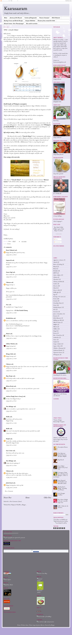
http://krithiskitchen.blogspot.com (14, 324)
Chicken (55, 277)
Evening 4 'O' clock (58, 297)
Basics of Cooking (57, 264)
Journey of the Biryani (16, 18)
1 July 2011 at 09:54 (11, 255)
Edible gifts (56, 292)
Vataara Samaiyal (44, 18)
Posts (56, 239)
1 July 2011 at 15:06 (11, 313)
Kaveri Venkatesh (10, 250)
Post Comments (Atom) (16, 501)
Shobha (7, 417)
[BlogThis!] (22, 241)
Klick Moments (56, 18)
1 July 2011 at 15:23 (11, 328)
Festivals (55, 301)
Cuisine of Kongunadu (31, 18)
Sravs (7, 305)
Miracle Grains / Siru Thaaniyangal (14, 23)
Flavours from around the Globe (46, 20)
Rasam (55, 333)
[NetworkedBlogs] (36, 550)
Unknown (8, 282)
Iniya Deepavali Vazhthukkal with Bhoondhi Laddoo (62, 482)
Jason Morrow (41, 625)
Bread (54, 269)
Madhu (7, 428)
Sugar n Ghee (56, 346)
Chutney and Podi (57, 281)
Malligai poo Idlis (57, 320)
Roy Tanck (56, 227)
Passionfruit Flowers (63, 447)
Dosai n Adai (56, 290)
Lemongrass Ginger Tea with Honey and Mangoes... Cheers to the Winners (60, 475)
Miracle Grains (57, 322)
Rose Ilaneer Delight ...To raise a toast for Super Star (63, 501)
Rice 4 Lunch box (57, 335)
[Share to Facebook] (24, 241)
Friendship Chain (57, 303)
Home (5, 18)
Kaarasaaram (15, 8)
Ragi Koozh (61, 460)
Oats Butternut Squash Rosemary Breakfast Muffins (62, 454)
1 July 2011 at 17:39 (11, 359)
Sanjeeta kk (9, 260)
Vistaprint (62, 422)
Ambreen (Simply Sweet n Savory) (14, 396)
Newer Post (7, 497)
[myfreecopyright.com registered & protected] (14, 537)
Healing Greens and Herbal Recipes (13, 20)
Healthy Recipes (57, 307)
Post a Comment (9, 491)
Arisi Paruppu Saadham (61, 494)
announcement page (41, 203)
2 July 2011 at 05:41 (11, 391)
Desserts (55, 286)
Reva (40, 587)
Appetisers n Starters (58, 260)
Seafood (55, 342)
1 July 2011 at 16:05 (11, 338)
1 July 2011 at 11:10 (11, 277)
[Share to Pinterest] (25, 241)
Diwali (55, 288)
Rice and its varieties (31, 23)
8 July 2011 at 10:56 (11, 465)
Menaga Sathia (9, 354)
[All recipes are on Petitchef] (7, 603)
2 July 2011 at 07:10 (11, 411)
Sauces (55, 339)
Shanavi (8, 334)
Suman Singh (9, 272)
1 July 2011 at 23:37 (11, 381)
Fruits (54, 305)
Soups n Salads (57, 344)
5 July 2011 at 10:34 (11, 455)
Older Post (47, 497)
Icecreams (55, 312)
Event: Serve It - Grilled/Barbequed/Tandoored (17, 326)
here (29, 132)
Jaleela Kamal (9, 483)
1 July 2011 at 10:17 (11, 267)
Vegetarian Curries (57, 352)
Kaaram (55, 316)
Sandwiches (56, 337)
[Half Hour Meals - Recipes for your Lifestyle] (8, 585)
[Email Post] (19, 241)
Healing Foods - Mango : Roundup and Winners (62, 488)
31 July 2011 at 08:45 (11, 487)
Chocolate (55, 279)
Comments (57, 242)
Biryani (55, 266)
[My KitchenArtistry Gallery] (60, 521)
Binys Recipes (9, 376)
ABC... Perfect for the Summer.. (63, 506)
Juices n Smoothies (57, 314)
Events (9, 244)
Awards (55, 262)
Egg (54, 294)
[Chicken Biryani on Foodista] (7, 608)
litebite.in (10, 39)
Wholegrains (56, 355)
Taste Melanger (9, 406)
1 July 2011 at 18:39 (11, 370)
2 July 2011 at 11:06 (11, 423)
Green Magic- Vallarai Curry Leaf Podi (62, 467)
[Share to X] (23, 241)
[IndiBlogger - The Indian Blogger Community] (7, 595)
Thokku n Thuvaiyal (58, 348)
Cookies (55, 284)
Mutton (55, 327)
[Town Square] (7, 579)
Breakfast (55, 271)
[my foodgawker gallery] (61, 523)
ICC (54, 309)
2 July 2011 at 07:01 (11, 401)
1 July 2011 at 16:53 (11, 348)
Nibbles (55, 329)
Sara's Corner (9, 451)
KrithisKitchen (9, 318)
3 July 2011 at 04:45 (11, 445)
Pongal (55, 331)
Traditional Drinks (57, 350)
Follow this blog (36, 551)
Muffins (55, 324)
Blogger (53, 625)
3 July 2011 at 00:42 (11, 433)
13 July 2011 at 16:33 (11, 477)
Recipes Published (30, 20)
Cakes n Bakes (56, 275)
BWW (55, 273)
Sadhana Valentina (10, 344)
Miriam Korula (9, 386)
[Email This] (21, 241)
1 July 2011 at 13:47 (11, 299)
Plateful (8, 439)
